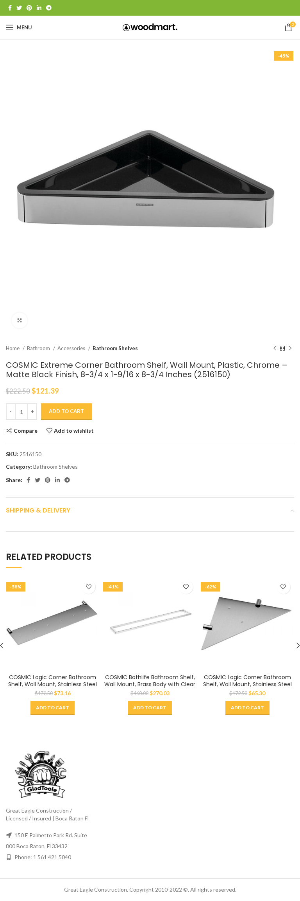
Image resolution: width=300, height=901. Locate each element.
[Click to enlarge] (19, 320)
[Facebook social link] (10, 8)
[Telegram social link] (49, 8)
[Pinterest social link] (29, 8)
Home (13, 348)
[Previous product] (275, 348)
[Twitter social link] (19, 8)
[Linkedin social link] (39, 8)
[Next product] (290, 348)
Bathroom (39, 348)
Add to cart (66, 411)
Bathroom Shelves (115, 348)
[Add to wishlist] (88, 587)
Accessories (71, 348)
